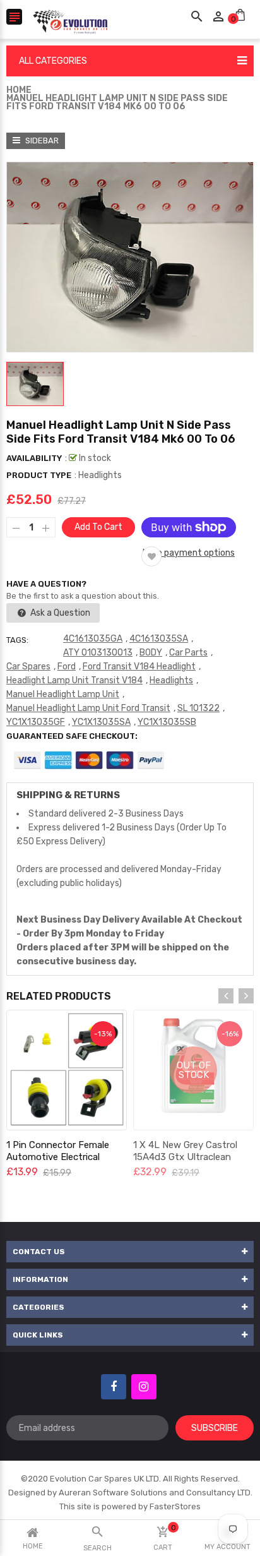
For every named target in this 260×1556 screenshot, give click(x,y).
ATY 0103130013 (98, 652)
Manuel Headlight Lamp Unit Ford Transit (88, 708)
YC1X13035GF (35, 722)
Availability (34, 458)
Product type (38, 475)
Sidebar (41, 140)
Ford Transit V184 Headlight (139, 666)
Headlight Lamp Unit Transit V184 (74, 680)
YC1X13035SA (101, 722)
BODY (150, 652)
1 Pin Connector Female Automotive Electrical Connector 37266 (57, 1157)
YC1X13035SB (167, 722)
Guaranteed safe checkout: (72, 736)
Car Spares (28, 666)
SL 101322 (198, 708)
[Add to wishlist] (151, 556)
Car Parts (188, 652)
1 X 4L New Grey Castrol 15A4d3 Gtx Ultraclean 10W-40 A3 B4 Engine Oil (186, 1157)
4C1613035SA (158, 638)
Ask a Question (59, 612)
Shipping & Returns (68, 795)
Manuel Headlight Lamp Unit (62, 694)
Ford (66, 666)
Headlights (171, 680)
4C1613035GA (92, 638)
